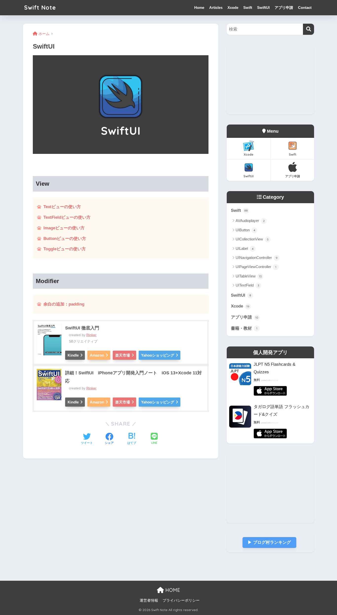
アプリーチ (275, 380)
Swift (247, 7)
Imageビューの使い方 (64, 228)
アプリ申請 (284, 7)
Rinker (91, 335)
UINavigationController (257, 257)
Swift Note (40, 7)
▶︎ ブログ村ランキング (269, 542)
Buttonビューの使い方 (64, 238)
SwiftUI (263, 7)
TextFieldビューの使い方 (67, 217)
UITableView (249, 276)
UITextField (247, 285)
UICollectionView (252, 239)
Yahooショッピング (157, 355)
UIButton (245, 230)
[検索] (308, 29)
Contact (305, 7)
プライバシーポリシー (181, 600)
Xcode (232, 7)
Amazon (97, 355)
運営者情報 (149, 600)
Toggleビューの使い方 (64, 249)
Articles (216, 7)
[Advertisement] (270, 79)
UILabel (245, 248)
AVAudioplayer (250, 220)
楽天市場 (122, 355)
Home (199, 7)
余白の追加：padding (63, 304)
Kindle (73, 355)
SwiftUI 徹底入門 (82, 328)
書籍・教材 (244, 328)
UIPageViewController (256, 267)
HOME (172, 590)
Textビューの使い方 (62, 206)
